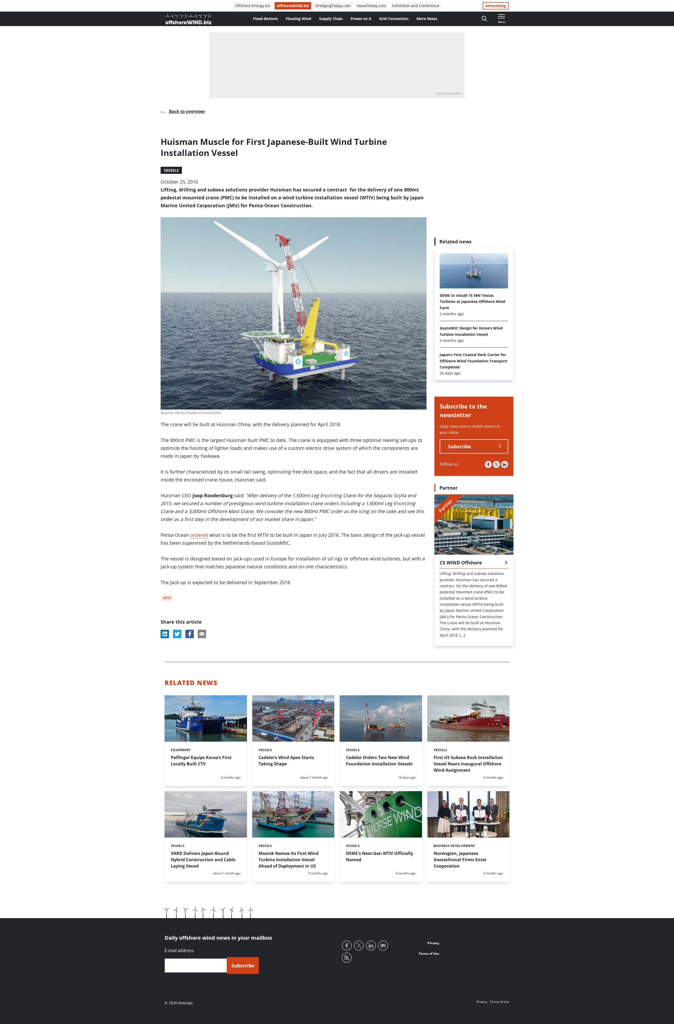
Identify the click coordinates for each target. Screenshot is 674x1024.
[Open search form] (484, 19)
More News (427, 18)
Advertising (495, 5)
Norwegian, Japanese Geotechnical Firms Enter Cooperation (460, 859)
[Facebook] (488, 464)
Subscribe (459, 446)
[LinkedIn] (504, 464)
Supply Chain (331, 18)
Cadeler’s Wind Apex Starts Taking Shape (286, 761)
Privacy (433, 943)
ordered (199, 535)
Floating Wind (298, 18)
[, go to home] (188, 19)
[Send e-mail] (383, 946)
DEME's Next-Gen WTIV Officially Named (379, 856)
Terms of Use (429, 953)
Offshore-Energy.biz (252, 5)
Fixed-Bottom (265, 18)
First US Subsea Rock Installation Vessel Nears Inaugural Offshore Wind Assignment (468, 764)
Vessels (171, 170)
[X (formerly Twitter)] (496, 464)
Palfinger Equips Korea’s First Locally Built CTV (201, 761)
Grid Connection (394, 18)
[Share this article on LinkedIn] (165, 634)
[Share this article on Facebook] (189, 634)
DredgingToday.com (333, 5)
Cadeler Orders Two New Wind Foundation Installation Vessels (379, 761)
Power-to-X (361, 18)
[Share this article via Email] (202, 634)
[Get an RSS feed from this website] (347, 958)
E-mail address (179, 950)
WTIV (167, 598)
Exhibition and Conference (415, 5)
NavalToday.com (371, 5)
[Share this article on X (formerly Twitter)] (177, 634)
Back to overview (186, 111)
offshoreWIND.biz (293, 5)
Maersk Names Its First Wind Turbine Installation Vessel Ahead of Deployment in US (289, 859)
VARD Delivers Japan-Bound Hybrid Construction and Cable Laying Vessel (203, 859)
